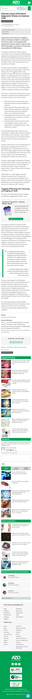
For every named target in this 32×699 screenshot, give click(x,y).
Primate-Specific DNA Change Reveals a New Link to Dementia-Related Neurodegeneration (20, 430)
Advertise (18, 636)
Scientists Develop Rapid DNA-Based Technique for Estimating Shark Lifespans (20, 401)
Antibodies (11, 583)
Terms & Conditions (21, 638)
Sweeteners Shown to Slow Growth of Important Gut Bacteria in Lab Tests (21, 362)
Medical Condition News (20, 347)
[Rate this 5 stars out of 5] (21, 342)
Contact (18, 632)
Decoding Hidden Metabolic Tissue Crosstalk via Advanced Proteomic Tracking (21, 381)
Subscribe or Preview (13, 577)
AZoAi (17, 615)
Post (3, 464)
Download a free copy (16, 219)
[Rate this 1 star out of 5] (10, 342)
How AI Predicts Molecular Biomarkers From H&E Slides (19, 472)
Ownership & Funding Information (21, 647)
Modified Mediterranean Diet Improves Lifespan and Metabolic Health (20, 391)
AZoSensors (19, 611)
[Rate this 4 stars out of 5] (18, 342)
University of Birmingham (8, 29)
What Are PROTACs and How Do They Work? (20, 482)
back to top (26, 652)
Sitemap (18, 642)
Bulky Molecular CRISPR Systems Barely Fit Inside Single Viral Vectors (21, 534)
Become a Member (21, 628)
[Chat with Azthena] (28, 696)
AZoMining (19, 609)
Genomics (11, 590)
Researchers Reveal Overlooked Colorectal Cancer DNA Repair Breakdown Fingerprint (20, 372)
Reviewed (6, 33)
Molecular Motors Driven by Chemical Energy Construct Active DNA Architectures (20, 411)
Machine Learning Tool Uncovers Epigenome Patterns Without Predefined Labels (20, 563)
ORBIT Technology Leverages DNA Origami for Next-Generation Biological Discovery (21, 420)
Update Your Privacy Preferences (16, 694)
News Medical (19, 617)
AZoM (5, 609)
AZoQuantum (19, 613)
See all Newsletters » (7, 598)
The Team (18, 626)
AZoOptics (6, 617)
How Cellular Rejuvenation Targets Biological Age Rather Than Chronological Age (21, 492)
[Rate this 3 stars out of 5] (16, 342)
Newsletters (19, 630)
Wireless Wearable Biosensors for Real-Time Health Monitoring (20, 500)
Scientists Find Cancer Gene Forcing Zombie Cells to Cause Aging (21, 543)
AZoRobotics (7, 613)
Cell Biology (10, 347)
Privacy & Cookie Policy (22, 640)
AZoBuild (6, 619)
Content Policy (19, 644)
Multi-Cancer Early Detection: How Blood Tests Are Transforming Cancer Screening (21, 511)
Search (18, 634)
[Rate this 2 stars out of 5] (13, 342)
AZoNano (6, 611)
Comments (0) (4, 349)
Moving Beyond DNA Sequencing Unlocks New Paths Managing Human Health (20, 525)
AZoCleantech (7, 615)
